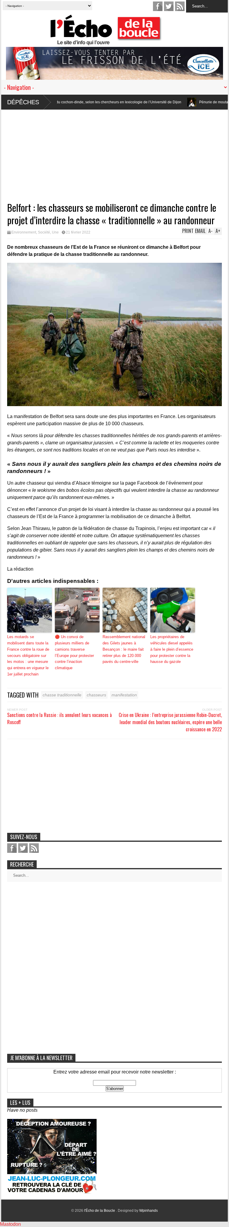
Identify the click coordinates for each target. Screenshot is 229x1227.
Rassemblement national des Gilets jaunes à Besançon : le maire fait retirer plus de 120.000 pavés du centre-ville (124, 649)
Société (44, 232)
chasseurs (96, 694)
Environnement (23, 232)
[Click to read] (160, 102)
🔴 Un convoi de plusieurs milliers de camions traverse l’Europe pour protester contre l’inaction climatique (74, 652)
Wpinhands (148, 1210)
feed (180, 6)
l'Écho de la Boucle (100, 1210)
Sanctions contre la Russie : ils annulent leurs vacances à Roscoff (59, 718)
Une (55, 232)
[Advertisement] (114, 151)
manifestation (124, 694)
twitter (169, 6)
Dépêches (23, 102)
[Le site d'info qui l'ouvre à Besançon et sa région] (117, 41)
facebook (158, 6)
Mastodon (10, 1224)
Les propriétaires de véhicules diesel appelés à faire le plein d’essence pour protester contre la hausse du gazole (171, 649)
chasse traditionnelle (62, 694)
